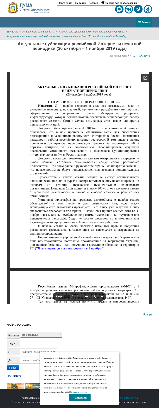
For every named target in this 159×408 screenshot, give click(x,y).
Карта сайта (65, 3)
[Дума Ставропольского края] (29, 7)
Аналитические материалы (38, 31)
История (93, 3)
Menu (145, 22)
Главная (13, 31)
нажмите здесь (80, 392)
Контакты (80, 3)
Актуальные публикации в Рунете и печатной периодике (91, 31)
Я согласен (80, 397)
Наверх (147, 314)
